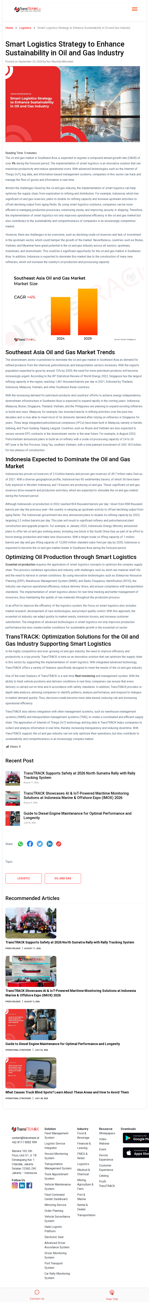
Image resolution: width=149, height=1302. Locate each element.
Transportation (86, 1215)
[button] (134, 10)
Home (9, 28)
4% (13, 163)
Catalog (104, 1175)
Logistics (25, 28)
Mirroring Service (55, 1205)
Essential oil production (20, 564)
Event (102, 1149)
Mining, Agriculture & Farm (85, 1184)
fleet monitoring (85, 676)
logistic (23, 878)
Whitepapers (107, 1133)
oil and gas (62, 878)
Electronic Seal (54, 1237)
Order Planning (54, 1210)
